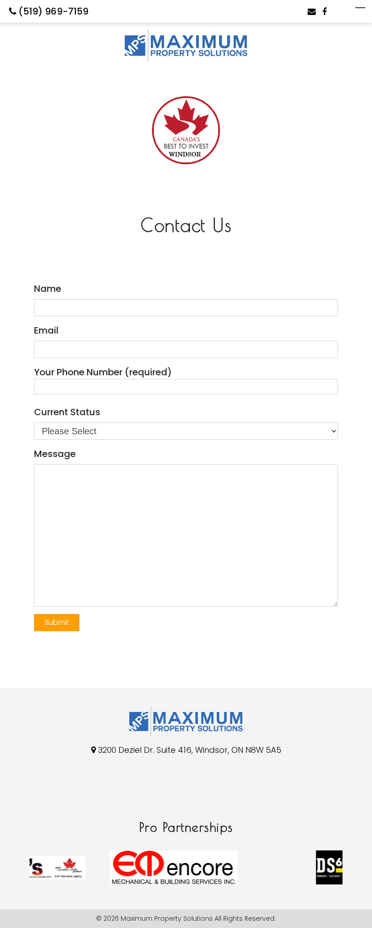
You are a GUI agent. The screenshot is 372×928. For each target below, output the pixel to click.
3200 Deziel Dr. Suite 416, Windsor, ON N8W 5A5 (189, 750)
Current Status (67, 412)
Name (47, 288)
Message (55, 453)
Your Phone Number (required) (103, 372)
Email (46, 330)
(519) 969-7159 (52, 11)
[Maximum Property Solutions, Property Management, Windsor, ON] (43, 795)
